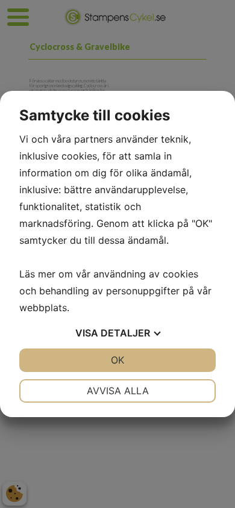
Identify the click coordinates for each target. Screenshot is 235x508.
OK (117, 360)
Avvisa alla (118, 391)
